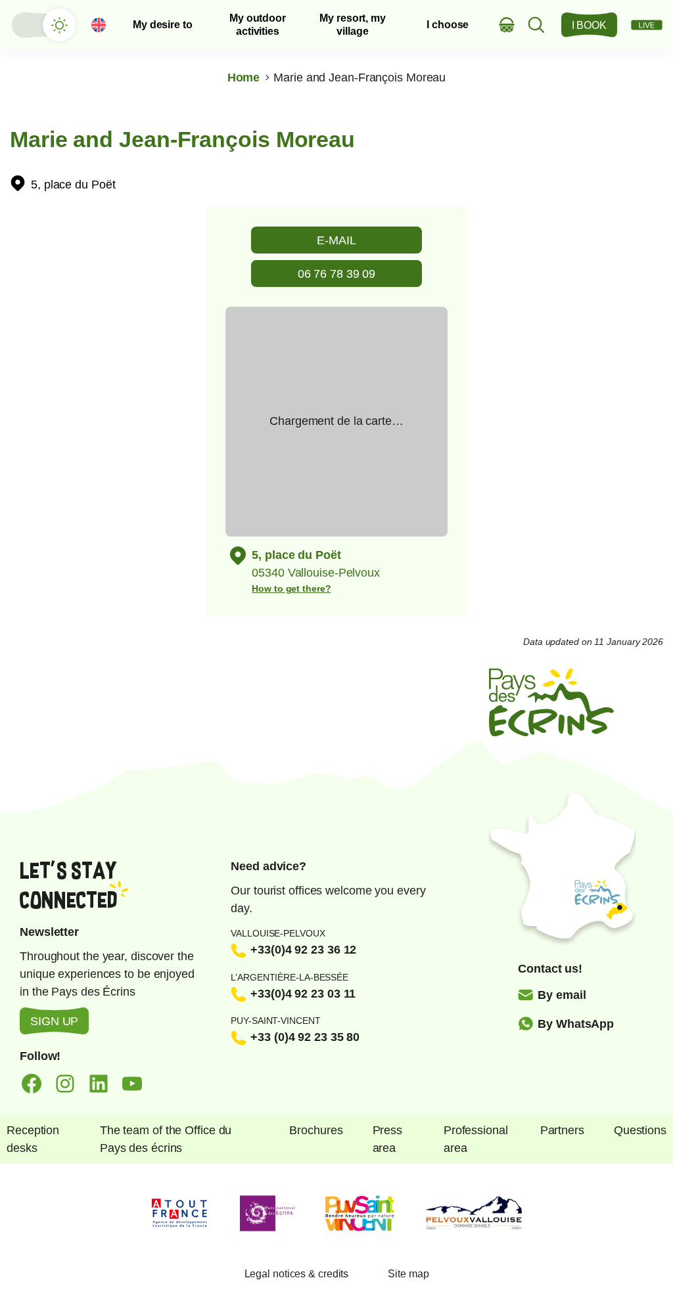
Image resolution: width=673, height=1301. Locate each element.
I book (589, 25)
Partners (562, 1130)
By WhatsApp (576, 1023)
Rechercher (536, 24)
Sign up (54, 1021)
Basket (507, 24)
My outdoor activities (257, 24)
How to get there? (291, 588)
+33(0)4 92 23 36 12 (303, 949)
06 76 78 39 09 (337, 273)
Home (243, 77)
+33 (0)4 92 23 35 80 (305, 1037)
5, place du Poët (73, 184)
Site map (408, 1273)
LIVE (646, 25)
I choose (448, 24)
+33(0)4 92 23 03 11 (303, 993)
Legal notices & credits (296, 1273)
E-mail (336, 240)
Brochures (315, 1130)
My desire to (163, 24)
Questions (640, 1130)
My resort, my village (352, 24)
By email (562, 995)
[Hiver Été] (43, 25)
